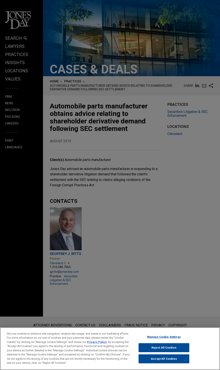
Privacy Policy (97, 342)
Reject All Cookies (163, 347)
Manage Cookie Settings (164, 336)
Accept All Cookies (164, 358)
